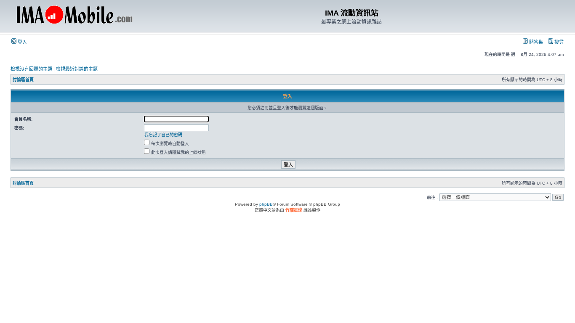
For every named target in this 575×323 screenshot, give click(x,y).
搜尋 (558, 42)
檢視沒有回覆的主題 (31, 68)
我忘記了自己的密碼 (163, 134)
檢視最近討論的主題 (77, 68)
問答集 (535, 42)
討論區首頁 (23, 79)
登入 (21, 42)
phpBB (266, 204)
